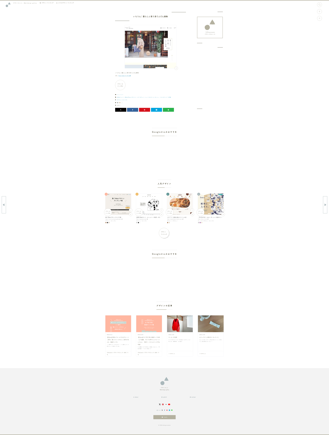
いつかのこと (172, 353)
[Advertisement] (210, 78)
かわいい (139, 220)
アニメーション (144, 97)
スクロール (151, 97)
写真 (170, 97)
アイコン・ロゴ (135, 97)
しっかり (201, 220)
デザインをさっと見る (120, 84)
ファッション (120, 94)
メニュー (158, 97)
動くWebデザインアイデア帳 (113, 217)
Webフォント (121, 97)
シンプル (125, 99)
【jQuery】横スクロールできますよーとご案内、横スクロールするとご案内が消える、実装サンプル (118, 340)
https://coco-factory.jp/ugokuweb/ (113, 219)
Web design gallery (25, 3)
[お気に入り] (319, 18)
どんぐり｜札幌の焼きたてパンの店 (176, 217)
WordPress (128, 97)
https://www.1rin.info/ (123, 75)
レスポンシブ (164, 97)
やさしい (120, 99)
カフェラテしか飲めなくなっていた (209, 337)
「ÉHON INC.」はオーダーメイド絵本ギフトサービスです (214, 217)
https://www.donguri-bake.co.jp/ (174, 219)
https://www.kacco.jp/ (141, 219)
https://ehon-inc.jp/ (202, 219)
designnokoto (167, 425)
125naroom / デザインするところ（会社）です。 (117, 353)
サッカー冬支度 (173, 337)
